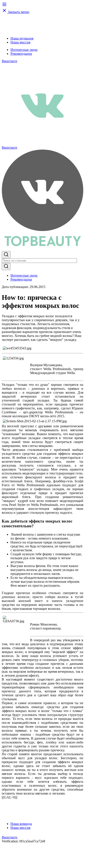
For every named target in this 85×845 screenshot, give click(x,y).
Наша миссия (20, 42)
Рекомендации (21, 53)
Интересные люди (23, 50)
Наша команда (21, 824)
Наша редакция (21, 38)
